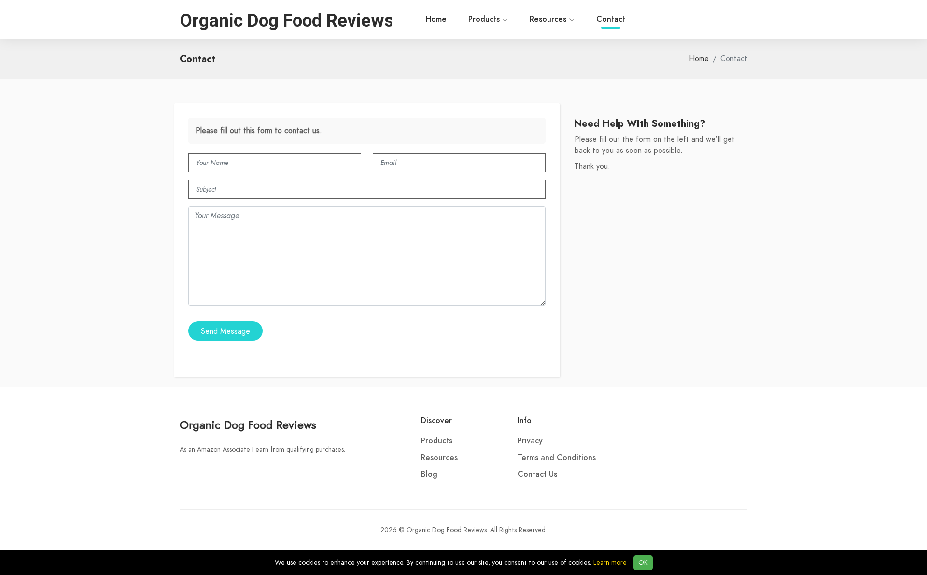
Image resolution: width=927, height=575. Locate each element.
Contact (610, 19)
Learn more (610, 562)
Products (485, 19)
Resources (549, 19)
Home (436, 19)
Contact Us (537, 474)
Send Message (225, 331)
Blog (429, 474)
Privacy (530, 441)
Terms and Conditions (557, 457)
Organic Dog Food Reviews (248, 425)
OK (643, 562)
